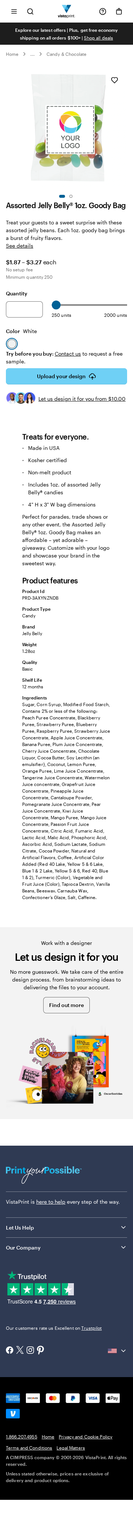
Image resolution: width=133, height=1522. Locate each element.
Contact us (68, 353)
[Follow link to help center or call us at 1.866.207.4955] (103, 11)
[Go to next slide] (123, 128)
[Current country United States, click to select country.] (117, 1350)
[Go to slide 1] (62, 196)
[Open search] (30, 11)
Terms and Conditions (29, 1447)
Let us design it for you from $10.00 (82, 399)
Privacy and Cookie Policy (85, 1436)
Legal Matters (71, 1447)
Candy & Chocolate (66, 54)
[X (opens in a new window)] (20, 1350)
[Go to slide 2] (70, 196)
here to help (50, 1202)
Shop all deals (98, 37)
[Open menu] (14, 11)
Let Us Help (20, 1227)
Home (12, 54)
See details (19, 246)
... (32, 54)
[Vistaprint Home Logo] (66, 11)
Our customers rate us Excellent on (54, 1328)
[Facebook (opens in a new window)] (9, 1351)
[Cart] (119, 11)
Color (21, 331)
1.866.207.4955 (21, 1436)
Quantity (16, 293)
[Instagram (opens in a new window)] (30, 1351)
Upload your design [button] (61, 376)
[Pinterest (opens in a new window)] (40, 1350)
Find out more (66, 1005)
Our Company (23, 1247)
